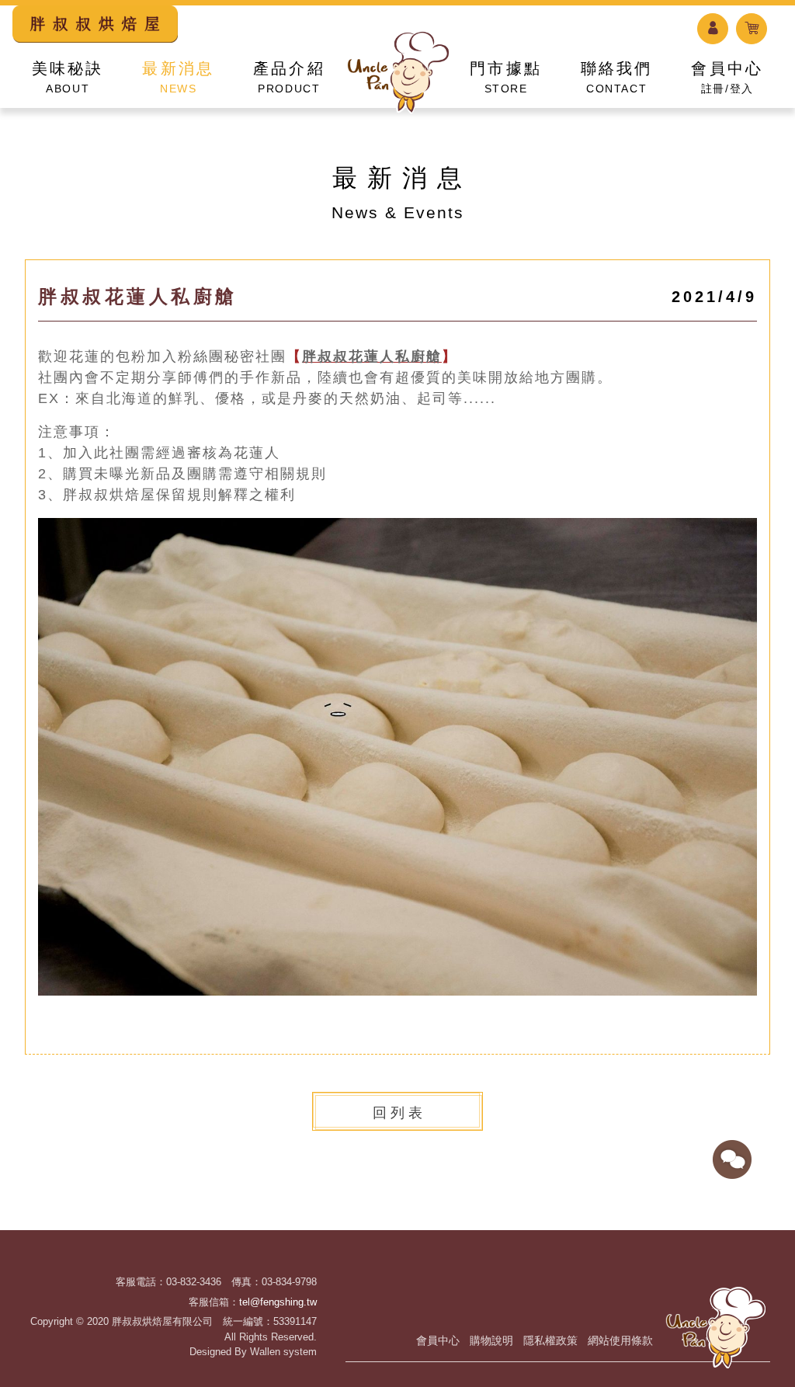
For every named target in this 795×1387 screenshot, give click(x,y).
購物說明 (491, 1340)
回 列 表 (397, 1113)
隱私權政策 (550, 1340)
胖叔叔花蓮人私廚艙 (372, 356)
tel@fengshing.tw (278, 1302)
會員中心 (438, 1340)
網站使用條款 (620, 1340)
